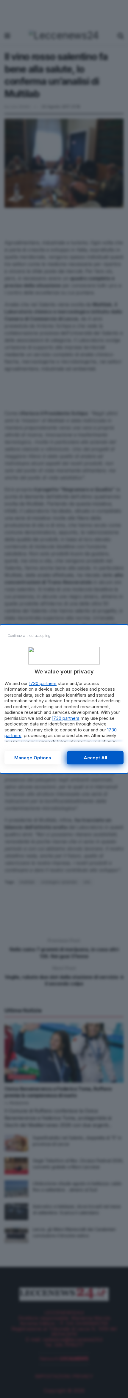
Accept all (95, 758)
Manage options (32, 758)
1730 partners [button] (43, 683)
